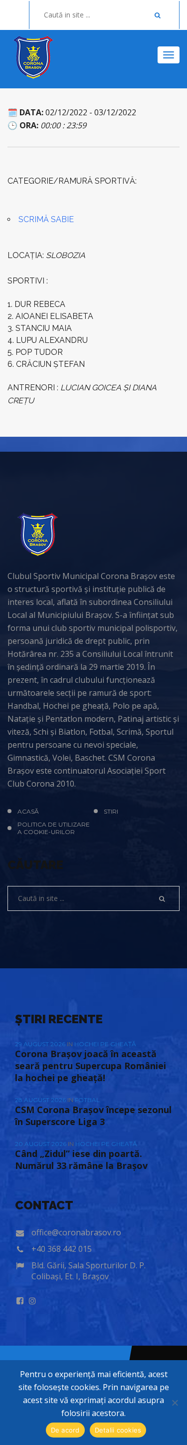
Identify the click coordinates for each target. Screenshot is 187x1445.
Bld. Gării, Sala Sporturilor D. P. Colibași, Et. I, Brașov (88, 1271)
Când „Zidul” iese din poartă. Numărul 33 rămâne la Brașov (81, 1159)
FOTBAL (87, 1100)
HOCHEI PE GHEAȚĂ (105, 1044)
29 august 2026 (41, 1044)
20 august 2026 (41, 1144)
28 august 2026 (41, 1100)
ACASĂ (28, 811)
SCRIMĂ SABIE (46, 219)
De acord (65, 1430)
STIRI (111, 811)
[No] (175, 1403)
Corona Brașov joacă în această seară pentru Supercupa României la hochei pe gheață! (90, 1066)
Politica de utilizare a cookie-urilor (53, 828)
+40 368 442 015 (61, 1248)
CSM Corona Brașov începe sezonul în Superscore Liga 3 (93, 1116)
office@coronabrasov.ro (76, 1232)
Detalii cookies (118, 1430)
